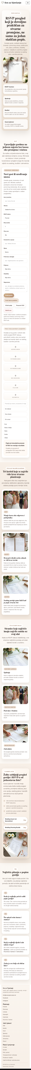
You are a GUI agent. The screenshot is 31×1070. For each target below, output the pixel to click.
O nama (5, 1047)
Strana (5, 205)
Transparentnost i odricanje (10, 1055)
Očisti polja (8, 305)
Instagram (5, 1000)
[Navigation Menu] (28, 2)
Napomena (7, 282)
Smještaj (6, 273)
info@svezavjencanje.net (9, 995)
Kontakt (5, 1049)
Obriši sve (8, 310)
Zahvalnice (20, 951)
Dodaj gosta (8, 295)
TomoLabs (11, 1066)
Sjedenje (6, 949)
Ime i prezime (7, 197)
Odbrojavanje (6, 1036)
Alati (4, 1025)
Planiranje (5, 1009)
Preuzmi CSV (20, 305)
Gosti (4, 1030)
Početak (5, 1006)
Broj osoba (7, 222)
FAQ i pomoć (6, 1052)
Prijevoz (6, 265)
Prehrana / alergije (9, 256)
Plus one (6, 231)
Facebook (5, 998)
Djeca (5, 248)
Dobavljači (5, 1014)
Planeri (4, 1041)
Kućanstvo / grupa (9, 239)
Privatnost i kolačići (8, 1057)
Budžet (5, 1028)
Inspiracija (5, 1017)
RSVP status (7, 214)
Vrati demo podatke (11, 300)
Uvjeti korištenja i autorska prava (11, 1060)
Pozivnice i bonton (9, 951)
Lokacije (5, 1012)
